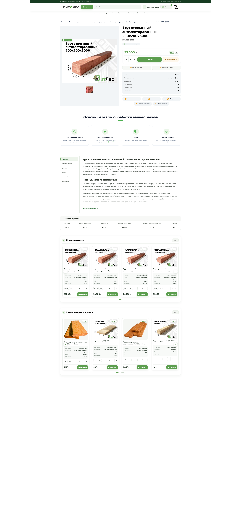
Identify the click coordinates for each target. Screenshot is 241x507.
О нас (113, 13)
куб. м (172, 52)
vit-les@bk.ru (87, 1)
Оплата (139, 13)
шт (177, 52)
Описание (65, 159)
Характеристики (67, 163)
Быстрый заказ (172, 59)
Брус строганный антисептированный (112, 22)
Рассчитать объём (167, 67)
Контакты (147, 13)
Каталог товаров (103, 13)
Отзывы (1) (65, 177)
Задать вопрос (66, 181)
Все (175, 240)
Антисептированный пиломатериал (82, 22)
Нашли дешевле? (137, 67)
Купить (151, 59)
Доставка (131, 13)
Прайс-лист (121, 13)
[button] (65, 271)
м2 (65, 361)
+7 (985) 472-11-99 (109, 142)
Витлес (63, 22)
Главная (93, 13)
